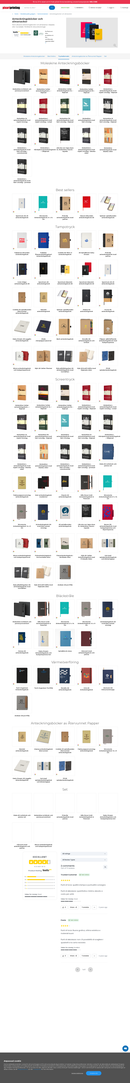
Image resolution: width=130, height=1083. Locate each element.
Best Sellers (51, 56)
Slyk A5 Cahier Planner (43, 368)
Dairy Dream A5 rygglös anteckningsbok (22, 340)
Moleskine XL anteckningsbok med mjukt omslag (22, 120)
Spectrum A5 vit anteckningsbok (22, 216)
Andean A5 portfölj (65, 585)
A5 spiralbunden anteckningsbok (65, 525)
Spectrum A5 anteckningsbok (43, 283)
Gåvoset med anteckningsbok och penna (87, 652)
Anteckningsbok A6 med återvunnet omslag (43, 526)
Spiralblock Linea (65, 651)
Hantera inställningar (77, 1073)
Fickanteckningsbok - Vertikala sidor (65, 556)
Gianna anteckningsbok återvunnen (43, 750)
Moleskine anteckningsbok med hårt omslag (86, 120)
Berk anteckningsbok (65, 339)
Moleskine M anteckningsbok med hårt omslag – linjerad (108, 120)
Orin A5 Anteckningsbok (86, 689)
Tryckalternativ (63, 56)
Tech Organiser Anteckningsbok (22, 689)
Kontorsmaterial (42, 14)
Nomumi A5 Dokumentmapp (108, 689)
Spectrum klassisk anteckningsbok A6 (65, 283)
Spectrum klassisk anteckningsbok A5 (86, 283)
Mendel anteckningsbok (43, 310)
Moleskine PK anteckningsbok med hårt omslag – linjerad (65, 120)
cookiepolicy (37, 1069)
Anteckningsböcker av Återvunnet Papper (87, 56)
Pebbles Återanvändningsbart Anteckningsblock (43, 254)
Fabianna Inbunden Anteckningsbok (22, 253)
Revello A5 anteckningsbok (65, 689)
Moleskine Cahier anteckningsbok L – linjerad (43, 90)
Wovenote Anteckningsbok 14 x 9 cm (22, 526)
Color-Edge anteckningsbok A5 (22, 283)
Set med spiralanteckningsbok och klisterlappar (108, 557)
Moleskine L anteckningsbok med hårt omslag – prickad (22, 180)
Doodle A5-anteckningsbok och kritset (87, 340)
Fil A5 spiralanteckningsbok (108, 369)
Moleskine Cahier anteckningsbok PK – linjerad (86, 90)
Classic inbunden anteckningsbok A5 (86, 216)
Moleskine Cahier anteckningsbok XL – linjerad (65, 90)
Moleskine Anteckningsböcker (34, 56)
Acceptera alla (94, 1073)
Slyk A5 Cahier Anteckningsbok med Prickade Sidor (86, 557)
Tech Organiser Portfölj (43, 688)
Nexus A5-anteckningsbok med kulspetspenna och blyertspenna (108, 527)
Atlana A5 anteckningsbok (86, 310)
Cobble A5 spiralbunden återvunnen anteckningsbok (22, 311)
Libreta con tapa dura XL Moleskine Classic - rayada (64, 149)
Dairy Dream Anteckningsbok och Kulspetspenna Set (43, 652)
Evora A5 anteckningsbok (108, 310)
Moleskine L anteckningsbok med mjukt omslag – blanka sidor (86, 150)
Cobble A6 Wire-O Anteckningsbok (65, 253)
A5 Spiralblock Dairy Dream (86, 253)
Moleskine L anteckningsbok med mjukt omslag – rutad (43, 120)
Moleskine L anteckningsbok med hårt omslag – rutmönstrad (22, 150)
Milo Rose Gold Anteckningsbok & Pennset (86, 496)
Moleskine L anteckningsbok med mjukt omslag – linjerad (108, 90)
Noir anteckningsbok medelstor (43, 496)
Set (105, 56)
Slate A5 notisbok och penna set (107, 465)
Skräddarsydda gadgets (27, 14)
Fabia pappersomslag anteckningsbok (22, 496)
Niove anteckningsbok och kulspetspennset (22, 369)
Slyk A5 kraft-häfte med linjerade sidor (86, 369)
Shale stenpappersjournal (43, 340)
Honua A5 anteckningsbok (22, 652)
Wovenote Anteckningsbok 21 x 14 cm (43, 217)
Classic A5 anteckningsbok (65, 496)
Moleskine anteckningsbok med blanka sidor (108, 149)
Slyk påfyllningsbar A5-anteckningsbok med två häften (65, 370)
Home (16, 14)
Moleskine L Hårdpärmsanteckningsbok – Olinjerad (45, 149)
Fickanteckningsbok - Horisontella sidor (43, 556)
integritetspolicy (23, 1069)
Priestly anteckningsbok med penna (65, 217)
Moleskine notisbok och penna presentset (22, 90)
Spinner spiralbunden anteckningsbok (108, 216)
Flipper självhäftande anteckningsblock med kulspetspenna (108, 340)
